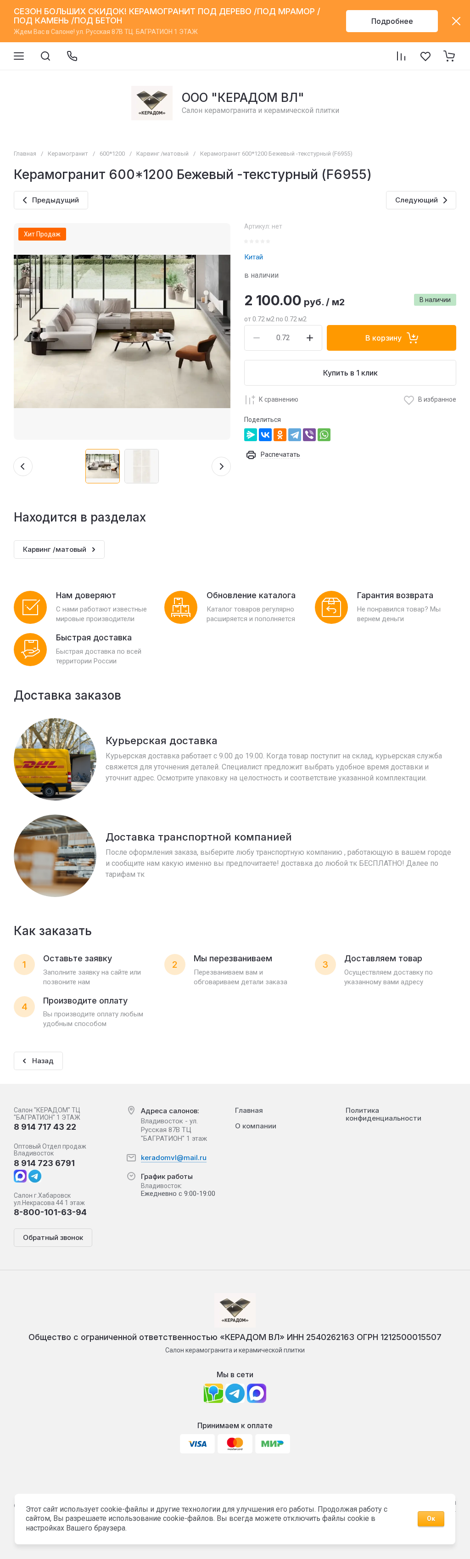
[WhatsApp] (324, 434)
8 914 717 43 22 (45, 1127)
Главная (25, 153)
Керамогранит (68, 153)
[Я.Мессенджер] (250, 434)
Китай (253, 257)
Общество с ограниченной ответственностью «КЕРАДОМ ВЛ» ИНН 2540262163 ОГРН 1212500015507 (235, 1337)
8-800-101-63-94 (50, 1212)
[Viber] (309, 434)
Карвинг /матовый (162, 153)
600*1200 (112, 153)
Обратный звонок (53, 1237)
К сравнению (278, 399)
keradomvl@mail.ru (174, 1157)
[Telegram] (294, 434)
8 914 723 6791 (44, 1163)
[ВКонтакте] (265, 434)
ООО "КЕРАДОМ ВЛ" (243, 97)
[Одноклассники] (280, 434)
